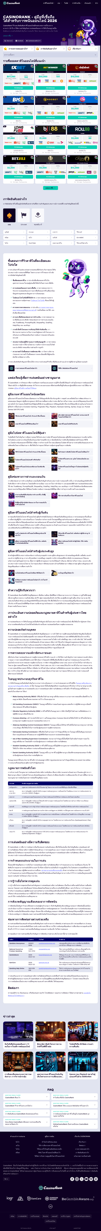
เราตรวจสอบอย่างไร (82, 1152)
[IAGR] (9, 1201)
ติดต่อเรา (82, 1148)
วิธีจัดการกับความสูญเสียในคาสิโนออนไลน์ (49, 1159)
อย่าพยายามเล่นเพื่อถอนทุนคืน (51, 870)
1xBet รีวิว (18, 91)
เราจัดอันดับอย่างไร (82, 1155)
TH (5, 1182)
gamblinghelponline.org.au (47, 968)
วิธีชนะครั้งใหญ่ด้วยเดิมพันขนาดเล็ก (49, 1152)
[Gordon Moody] (51, 1201)
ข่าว (96, 3)
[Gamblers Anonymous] (20, 1201)
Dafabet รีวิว (83, 91)
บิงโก (17, 1145)
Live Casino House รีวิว (82, 180)
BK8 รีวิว (18, 121)
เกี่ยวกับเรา (82, 1145)
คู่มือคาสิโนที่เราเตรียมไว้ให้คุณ (25, 388)
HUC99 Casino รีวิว (50, 180)
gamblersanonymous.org (47, 943)
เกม (59, 3)
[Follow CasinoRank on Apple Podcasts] (95, 1182)
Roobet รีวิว (50, 121)
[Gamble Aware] (77, 1201)
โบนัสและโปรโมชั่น (38, 300)
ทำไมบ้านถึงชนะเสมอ (49, 1145)
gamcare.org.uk (44, 962)
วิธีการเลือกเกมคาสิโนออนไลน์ (49, 1148)
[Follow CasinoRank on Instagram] (76, 1182)
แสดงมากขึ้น (49, 188)
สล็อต (17, 1155)
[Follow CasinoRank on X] (81, 1182)
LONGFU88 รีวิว (18, 150)
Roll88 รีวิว (82, 150)
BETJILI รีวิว (18, 180)
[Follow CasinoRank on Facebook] (71, 1182)
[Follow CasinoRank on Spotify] (90, 1182)
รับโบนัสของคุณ (18, 88)
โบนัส (66, 3)
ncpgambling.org (44, 949)
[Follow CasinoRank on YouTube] (86, 1182)
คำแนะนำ (88, 3)
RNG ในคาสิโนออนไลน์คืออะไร (49, 1155)
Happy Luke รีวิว (82, 121)
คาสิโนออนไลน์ (48, 3)
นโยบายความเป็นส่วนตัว (81, 1159)
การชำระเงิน (76, 3)
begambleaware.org (45, 955)
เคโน (17, 1148)
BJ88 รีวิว (50, 150)
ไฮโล (17, 1152)
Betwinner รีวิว (50, 91)
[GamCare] (34, 1201)
